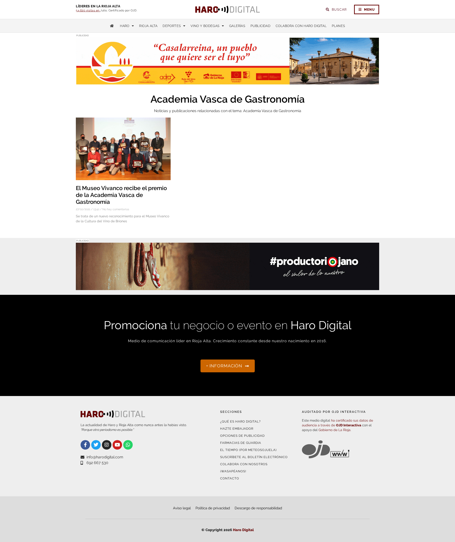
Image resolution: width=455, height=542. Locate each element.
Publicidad (260, 26)
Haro (124, 26)
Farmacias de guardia (240, 443)
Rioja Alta (148, 26)
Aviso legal (182, 508)
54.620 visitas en (88, 10)
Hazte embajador (236, 428)
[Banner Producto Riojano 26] (227, 287)
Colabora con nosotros (244, 464)
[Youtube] (117, 445)
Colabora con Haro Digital (301, 26)
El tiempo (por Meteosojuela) (248, 450)
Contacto (229, 478)
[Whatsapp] (128, 445)
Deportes (172, 26)
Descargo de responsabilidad (258, 508)
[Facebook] (85, 445)
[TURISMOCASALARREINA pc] (227, 82)
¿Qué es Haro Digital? (240, 421)
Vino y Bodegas (205, 26)
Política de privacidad (213, 508)
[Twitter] (96, 445)
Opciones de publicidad (242, 435)
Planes (338, 26)
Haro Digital (243, 530)
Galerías (237, 26)
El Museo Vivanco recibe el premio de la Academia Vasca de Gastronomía (121, 195)
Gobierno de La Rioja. (334, 430)
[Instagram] (106, 445)
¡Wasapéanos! (233, 471)
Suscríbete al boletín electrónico (254, 457)
